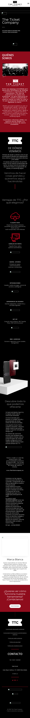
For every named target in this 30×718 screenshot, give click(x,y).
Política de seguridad (15, 642)
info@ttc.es (15, 673)
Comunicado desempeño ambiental (15, 629)
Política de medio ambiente (15, 638)
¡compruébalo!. (15, 525)
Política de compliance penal (15, 646)
